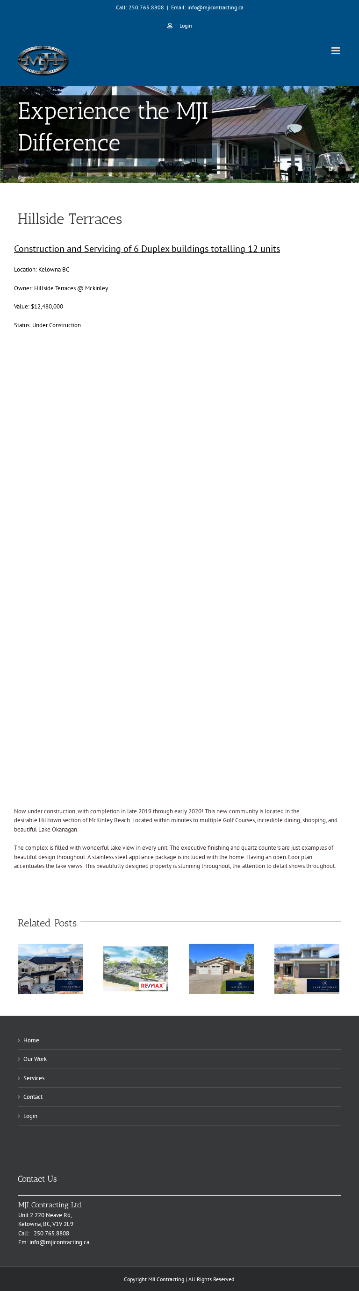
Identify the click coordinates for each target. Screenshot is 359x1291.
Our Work (35, 1059)
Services (33, 1078)
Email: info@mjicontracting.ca (207, 7)
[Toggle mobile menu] (336, 51)
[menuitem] (179, 25)
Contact (33, 1097)
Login (30, 1116)
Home (31, 1040)
